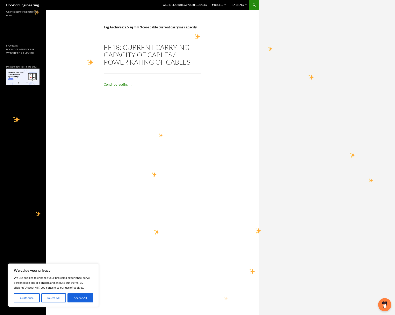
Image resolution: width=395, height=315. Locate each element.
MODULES (217, 5)
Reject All (53, 298)
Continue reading (118, 84)
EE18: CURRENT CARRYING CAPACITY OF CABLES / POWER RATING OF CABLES (147, 54)
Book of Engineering (22, 5)
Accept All (80, 298)
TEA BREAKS (237, 5)
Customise (27, 298)
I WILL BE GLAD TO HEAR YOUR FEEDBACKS (184, 5)
